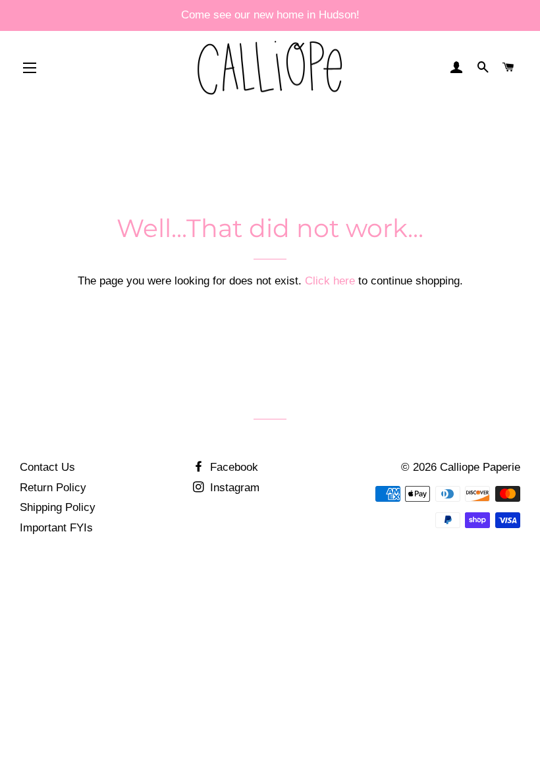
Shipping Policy (57, 507)
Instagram (233, 487)
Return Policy (53, 487)
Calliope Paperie (480, 467)
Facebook (232, 467)
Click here (330, 281)
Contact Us (47, 467)
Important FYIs (56, 528)
